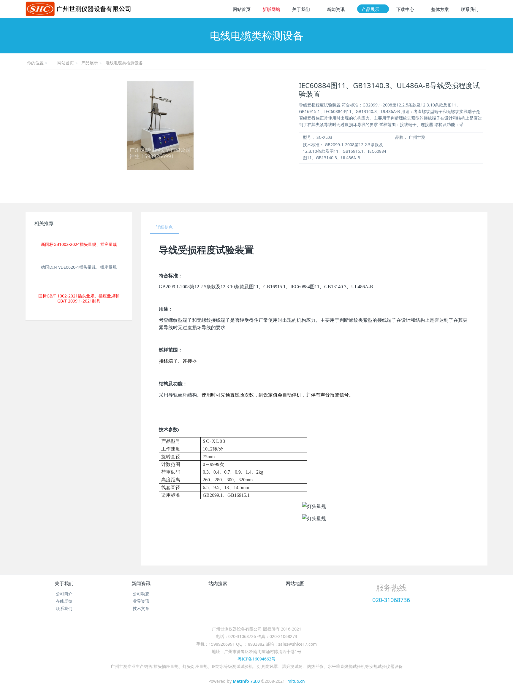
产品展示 (89, 63)
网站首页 (242, 9)
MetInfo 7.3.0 (246, 681)
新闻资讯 (141, 583)
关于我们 (64, 583)
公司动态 (141, 593)
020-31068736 (391, 600)
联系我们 (64, 608)
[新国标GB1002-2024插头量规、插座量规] (78, 235)
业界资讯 (141, 601)
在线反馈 (64, 601)
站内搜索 (217, 583)
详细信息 (164, 227)
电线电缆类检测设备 (124, 63)
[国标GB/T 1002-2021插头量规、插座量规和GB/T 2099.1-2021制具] (78, 284)
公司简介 (64, 593)
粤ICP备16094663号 (257, 659)
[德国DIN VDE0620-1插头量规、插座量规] (78, 258)
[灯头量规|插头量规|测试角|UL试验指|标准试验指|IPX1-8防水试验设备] (78, 9)
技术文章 (141, 608)
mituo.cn (296, 681)
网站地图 (295, 583)
